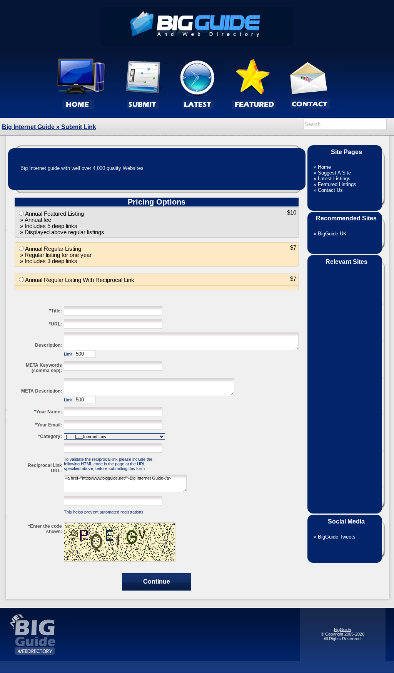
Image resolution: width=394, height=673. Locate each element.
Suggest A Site (334, 173)
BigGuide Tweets (337, 537)
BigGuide (342, 629)
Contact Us (330, 190)
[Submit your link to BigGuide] (141, 116)
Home (324, 167)
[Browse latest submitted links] (198, 116)
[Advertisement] (345, 384)
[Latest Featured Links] (253, 116)
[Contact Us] (311, 116)
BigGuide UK (332, 234)
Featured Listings (337, 184)
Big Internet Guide (28, 127)
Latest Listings (334, 178)
